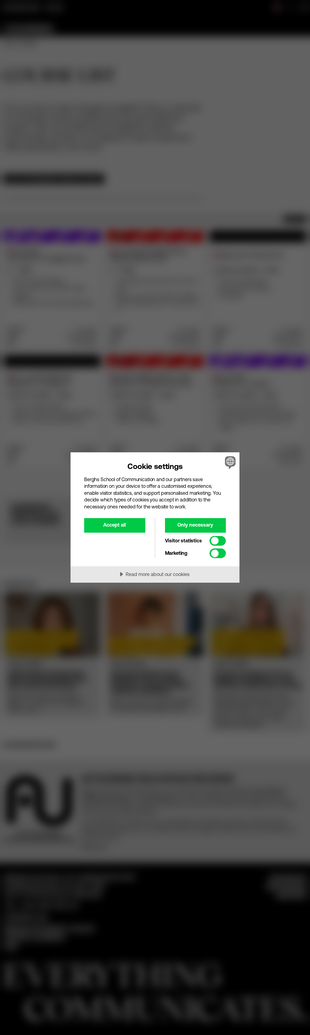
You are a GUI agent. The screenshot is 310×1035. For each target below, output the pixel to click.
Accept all (114, 525)
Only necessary (195, 525)
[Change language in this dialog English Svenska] (229, 462)
